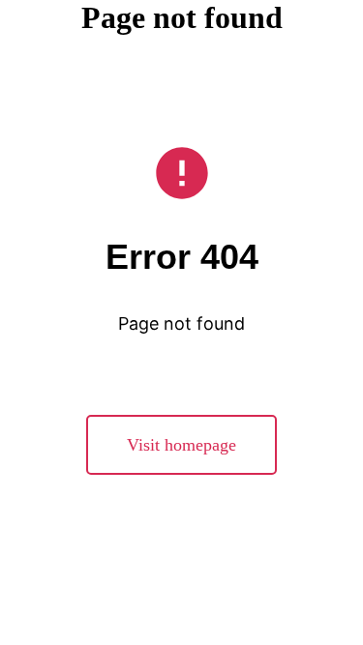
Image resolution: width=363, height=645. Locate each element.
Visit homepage (181, 444)
